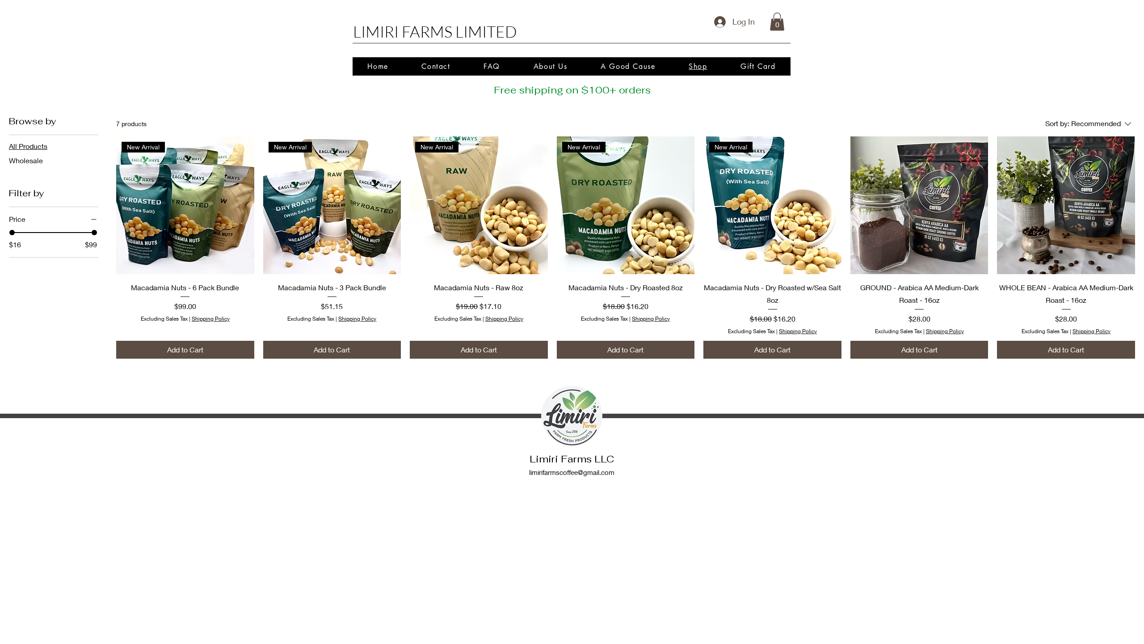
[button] (777, 22)
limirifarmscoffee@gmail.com (571, 472)
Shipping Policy (211, 318)
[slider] (12, 232)
